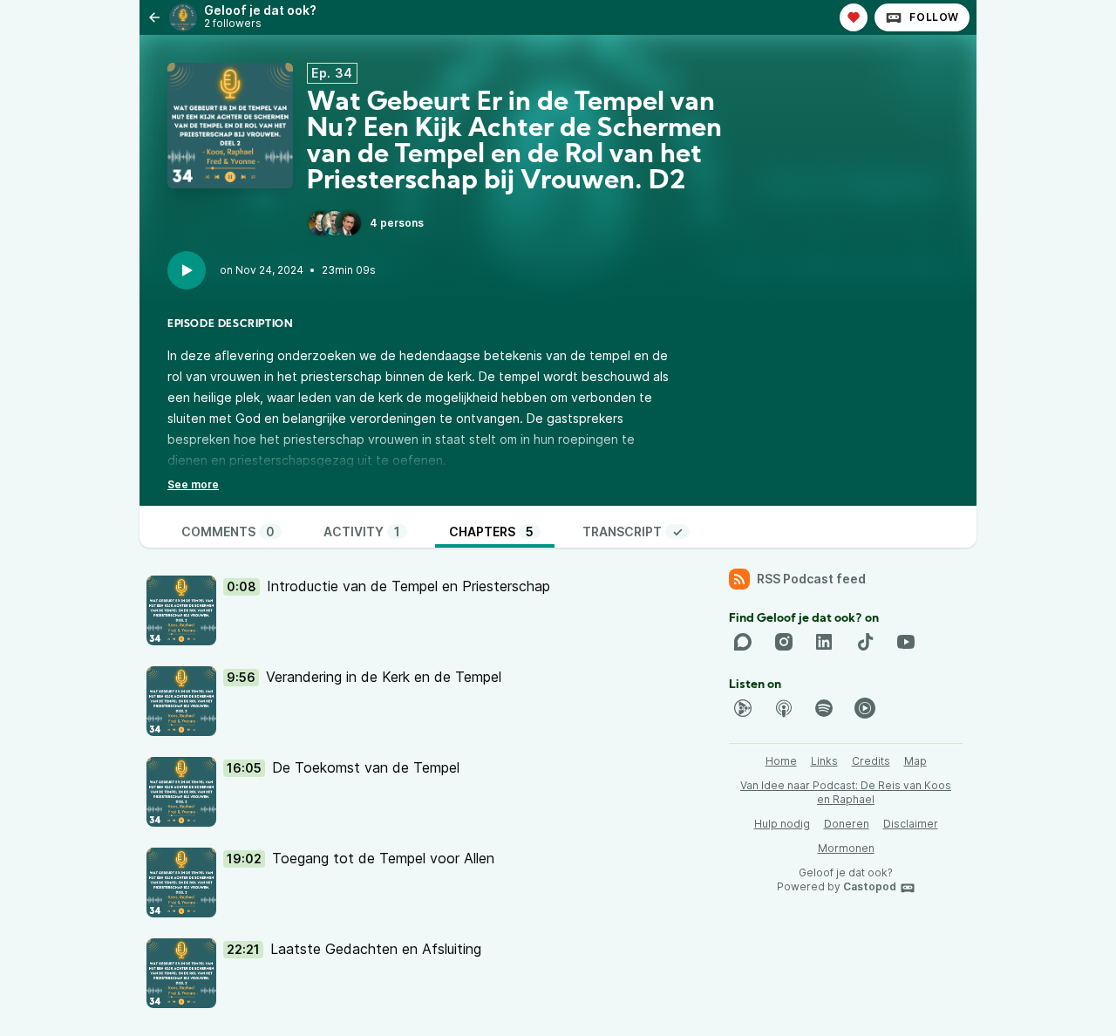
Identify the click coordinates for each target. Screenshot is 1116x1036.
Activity (361, 531)
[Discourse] (743, 642)
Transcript (632, 531)
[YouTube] (906, 642)
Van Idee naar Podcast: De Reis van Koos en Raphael (845, 792)
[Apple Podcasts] (784, 708)
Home (781, 760)
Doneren (846, 823)
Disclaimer (910, 823)
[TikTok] (865, 642)
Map (915, 760)
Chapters (491, 531)
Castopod (869, 886)
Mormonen (846, 848)
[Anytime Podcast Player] (743, 708)
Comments (228, 531)
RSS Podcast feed (811, 578)
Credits (871, 760)
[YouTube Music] (865, 708)
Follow (934, 17)
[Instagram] (784, 642)
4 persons (397, 222)
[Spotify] (824, 708)
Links (824, 760)
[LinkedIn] (824, 642)
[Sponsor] (854, 17)
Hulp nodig (782, 823)
